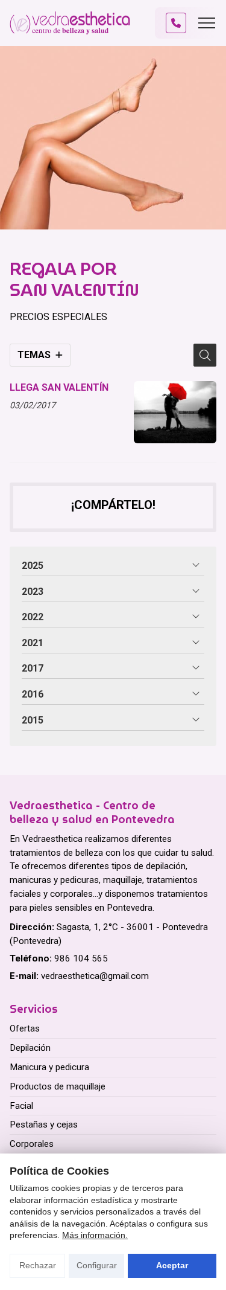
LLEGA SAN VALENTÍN (59, 387)
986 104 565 (81, 958)
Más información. (95, 1235)
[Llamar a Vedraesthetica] (176, 23)
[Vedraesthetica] (70, 22)
